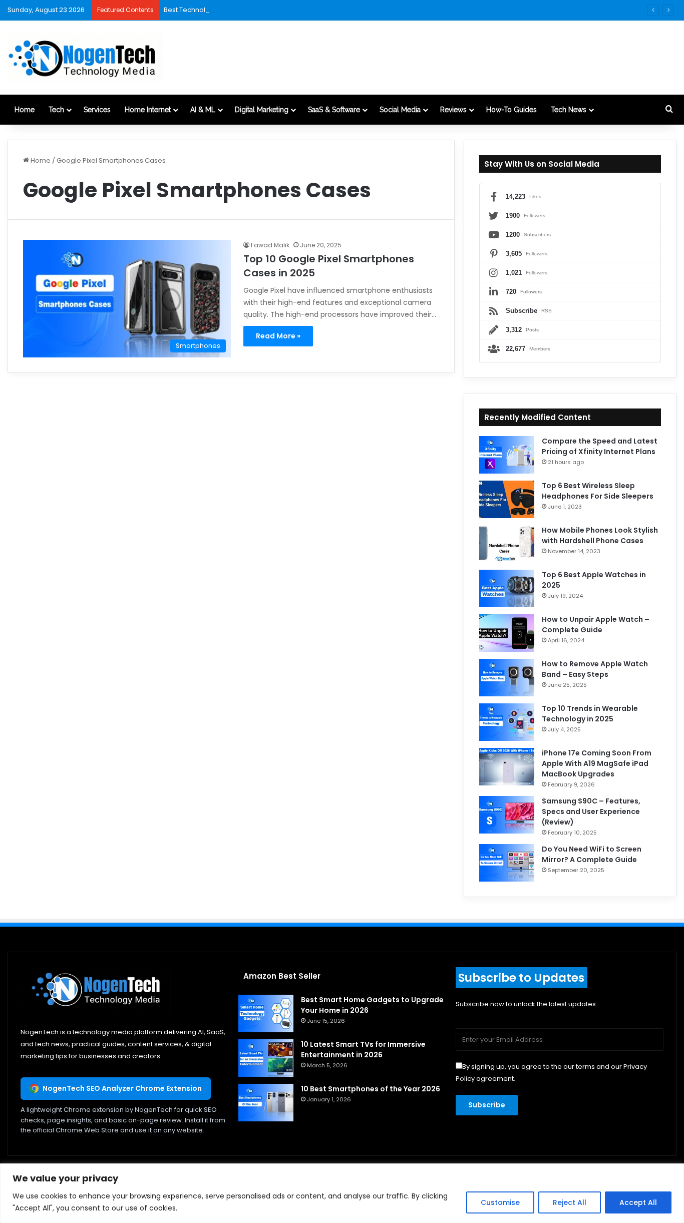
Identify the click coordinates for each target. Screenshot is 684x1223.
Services (97, 110)
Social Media (400, 110)
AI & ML (202, 110)
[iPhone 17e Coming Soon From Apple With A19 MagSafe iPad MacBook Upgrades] (506, 766)
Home (25, 110)
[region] (342, 1193)
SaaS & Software (334, 110)
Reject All (569, 1202)
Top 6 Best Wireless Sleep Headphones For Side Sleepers (597, 491)
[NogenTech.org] (85, 57)
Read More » (278, 336)
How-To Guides (511, 110)
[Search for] (668, 110)
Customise (500, 1202)
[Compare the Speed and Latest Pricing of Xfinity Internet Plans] (506, 455)
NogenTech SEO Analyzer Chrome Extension (122, 1088)
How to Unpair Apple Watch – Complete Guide (595, 624)
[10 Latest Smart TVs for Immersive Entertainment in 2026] (265, 1058)
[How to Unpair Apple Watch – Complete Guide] (506, 633)
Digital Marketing (261, 110)
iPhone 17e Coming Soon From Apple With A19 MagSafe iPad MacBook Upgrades (596, 763)
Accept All (638, 1202)
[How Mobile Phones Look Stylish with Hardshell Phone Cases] (506, 544)
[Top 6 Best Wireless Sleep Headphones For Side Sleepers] (506, 499)
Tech (56, 110)
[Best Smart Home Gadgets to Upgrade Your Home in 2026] (265, 1013)
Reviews (453, 110)
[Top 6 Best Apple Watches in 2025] (506, 588)
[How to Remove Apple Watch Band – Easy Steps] (506, 677)
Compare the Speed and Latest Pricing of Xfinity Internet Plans (599, 446)
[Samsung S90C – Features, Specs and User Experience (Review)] (506, 815)
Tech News (568, 110)
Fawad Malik (270, 245)
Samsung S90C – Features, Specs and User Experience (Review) (591, 811)
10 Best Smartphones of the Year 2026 (370, 1089)
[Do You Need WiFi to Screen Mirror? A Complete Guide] (506, 863)
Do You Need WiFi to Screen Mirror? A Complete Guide (591, 854)
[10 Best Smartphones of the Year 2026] (265, 1102)
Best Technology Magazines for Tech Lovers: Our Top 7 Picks (261, 10)
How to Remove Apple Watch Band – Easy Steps (595, 669)
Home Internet (148, 110)
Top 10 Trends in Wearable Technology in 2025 (590, 713)
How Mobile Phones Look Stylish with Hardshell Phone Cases (600, 535)
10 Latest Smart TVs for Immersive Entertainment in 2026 (363, 1049)
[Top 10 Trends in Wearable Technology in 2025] (506, 722)
